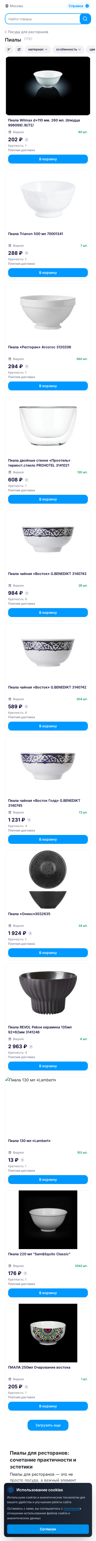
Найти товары (20, 19)
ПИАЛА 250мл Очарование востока (39, 1367)
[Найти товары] (85, 18)
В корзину (48, 159)
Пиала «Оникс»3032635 (29, 914)
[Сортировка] (9, 49)
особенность (66, 49)
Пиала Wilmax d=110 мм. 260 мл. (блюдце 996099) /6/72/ (44, 122)
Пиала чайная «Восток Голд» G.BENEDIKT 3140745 (44, 802)
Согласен (48, 1529)
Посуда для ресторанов (28, 32)
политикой (72, 1508)
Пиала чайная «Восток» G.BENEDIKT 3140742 (47, 687)
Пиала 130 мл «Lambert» (29, 1140)
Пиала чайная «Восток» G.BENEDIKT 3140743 (47, 573)
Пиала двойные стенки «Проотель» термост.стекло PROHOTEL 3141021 (39, 462)
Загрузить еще (48, 1425)
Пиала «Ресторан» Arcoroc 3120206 (39, 347)
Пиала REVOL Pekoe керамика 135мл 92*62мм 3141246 (40, 1029)
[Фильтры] (19, 49)
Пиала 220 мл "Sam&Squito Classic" (39, 1254)
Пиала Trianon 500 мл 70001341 (35, 234)
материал (36, 49)
